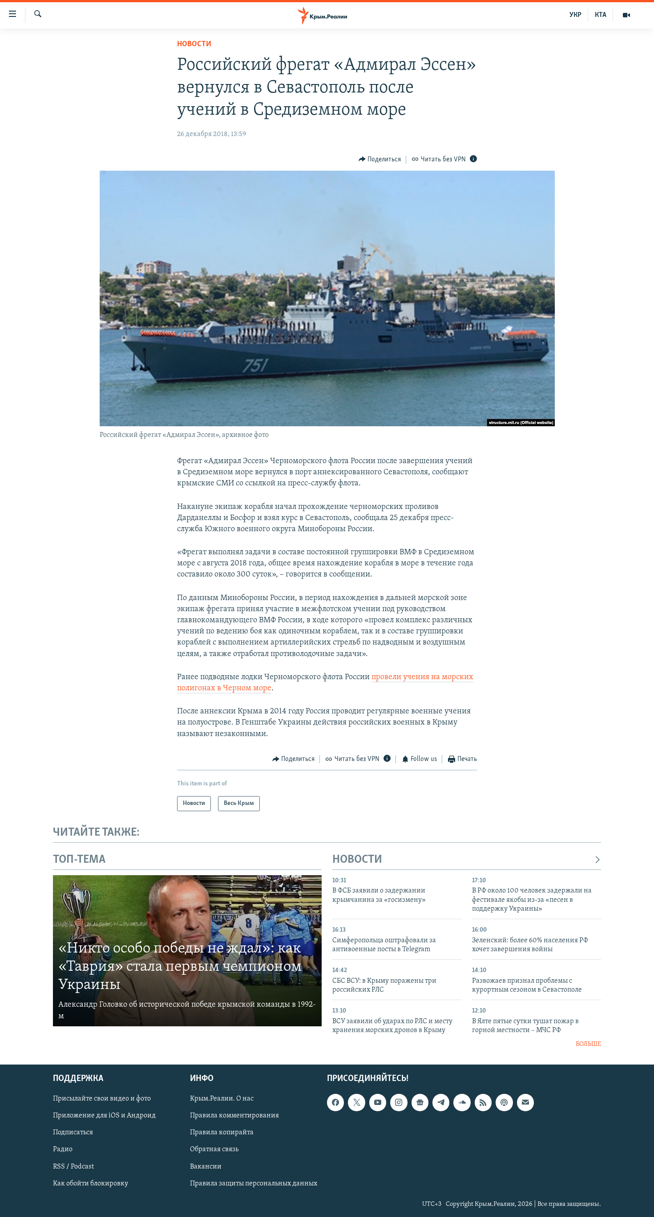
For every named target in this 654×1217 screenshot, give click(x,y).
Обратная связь (214, 1149)
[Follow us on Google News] (420, 1102)
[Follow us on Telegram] (440, 1102)
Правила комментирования (234, 1115)
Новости (194, 44)
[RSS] (483, 1102)
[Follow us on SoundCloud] (461, 1102)
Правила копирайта (222, 1132)
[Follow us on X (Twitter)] (356, 1102)
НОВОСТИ (357, 860)
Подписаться (73, 1132)
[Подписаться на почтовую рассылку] (525, 1102)
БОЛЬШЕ (588, 1044)
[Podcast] (504, 1102)
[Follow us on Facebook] (335, 1102)
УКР (575, 15)
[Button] (380, 159)
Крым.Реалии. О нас (222, 1098)
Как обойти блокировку (90, 1183)
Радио (63, 1149)
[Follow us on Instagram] (398, 1102)
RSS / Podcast (73, 1166)
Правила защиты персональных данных (253, 1183)
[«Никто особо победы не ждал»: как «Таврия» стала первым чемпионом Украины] (187, 950)
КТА (600, 15)
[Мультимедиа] (626, 15)
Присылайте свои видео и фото (102, 1098)
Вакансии (206, 1166)
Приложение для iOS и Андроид (104, 1115)
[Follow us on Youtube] (377, 1102)
